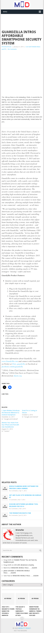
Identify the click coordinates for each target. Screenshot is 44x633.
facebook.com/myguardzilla (12, 366)
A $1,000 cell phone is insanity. (24, 565)
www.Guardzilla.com (10, 361)
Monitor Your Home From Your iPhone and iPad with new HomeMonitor (10, 425)
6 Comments (13, 499)
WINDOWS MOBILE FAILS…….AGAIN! (24, 568)
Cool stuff (29, 47)
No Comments (12, 49)
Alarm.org (18, 375)
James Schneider (9, 571)
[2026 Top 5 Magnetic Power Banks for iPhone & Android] (8, 599)
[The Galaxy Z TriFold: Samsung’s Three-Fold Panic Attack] (21, 599)
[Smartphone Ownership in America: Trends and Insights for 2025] (35, 599)
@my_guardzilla (18, 364)
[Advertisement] (23, 19)
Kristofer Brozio (6, 47)
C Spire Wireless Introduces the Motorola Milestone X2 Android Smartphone (11, 413)
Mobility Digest (24, 628)
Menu (5, 12)
